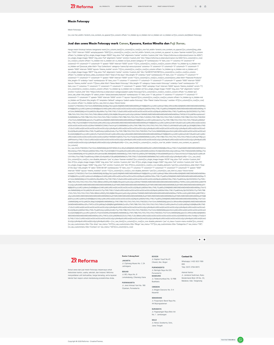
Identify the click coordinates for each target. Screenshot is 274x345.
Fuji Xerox (177, 43)
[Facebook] (199, 239)
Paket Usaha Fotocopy (166, 6)
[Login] (200, 6)
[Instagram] (204, 239)
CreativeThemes (96, 341)
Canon (123, 43)
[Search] (195, 6)
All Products (105, 6)
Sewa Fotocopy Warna (123, 6)
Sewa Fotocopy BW (145, 6)
